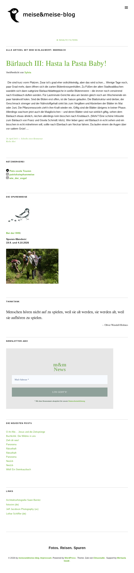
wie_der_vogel (18, 178)
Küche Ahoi (11, 141)
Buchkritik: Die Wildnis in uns (21, 436)
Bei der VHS (13, 233)
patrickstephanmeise (21, 174)
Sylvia (27, 72)
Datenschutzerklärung (76, 401)
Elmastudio (99, 558)
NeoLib (9, 461)
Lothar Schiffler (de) (16, 513)
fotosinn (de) (12, 504)
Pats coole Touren (20, 171)
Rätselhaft (11, 448)
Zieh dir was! (12, 440)
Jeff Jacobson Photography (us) (22, 509)
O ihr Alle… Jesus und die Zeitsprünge (25, 432)
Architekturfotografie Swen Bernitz (23, 500)
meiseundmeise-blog (28, 558)
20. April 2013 (12, 138)
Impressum (46, 558)
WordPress (70, 558)
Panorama (11, 444)
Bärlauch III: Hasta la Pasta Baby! (56, 63)
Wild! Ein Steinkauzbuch (18, 469)
